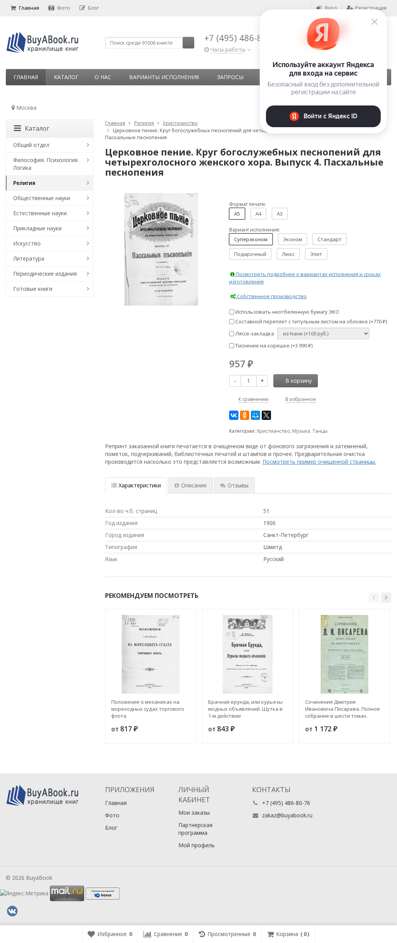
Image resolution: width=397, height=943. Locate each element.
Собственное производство (271, 296)
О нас (103, 77)
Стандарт (330, 239)
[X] (266, 415)
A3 (280, 213)
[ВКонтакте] (233, 415)
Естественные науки (40, 213)
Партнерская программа (195, 828)
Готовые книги (32, 288)
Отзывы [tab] (238, 485)
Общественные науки (41, 198)
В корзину (298, 380)
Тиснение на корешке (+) (273, 345)
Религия (24, 183)
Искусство (27, 243)
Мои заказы (194, 812)
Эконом (292, 239)
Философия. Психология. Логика (46, 163)
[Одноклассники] (244, 415)
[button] (374, 597)
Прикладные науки (37, 228)
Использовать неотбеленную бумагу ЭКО (286, 311)
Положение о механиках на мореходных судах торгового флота (147, 708)
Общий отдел (31, 145)
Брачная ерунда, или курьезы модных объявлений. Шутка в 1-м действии (245, 708)
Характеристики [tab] (140, 485)
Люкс (288, 253)
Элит (316, 253)
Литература (28, 258)
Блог (93, 7)
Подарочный (250, 253)
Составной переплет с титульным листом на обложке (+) (310, 321)
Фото (63, 7)
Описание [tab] (194, 485)
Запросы (230, 77)
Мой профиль (196, 845)
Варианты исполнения (164, 77)
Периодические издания (45, 273)
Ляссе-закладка (254, 333)
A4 (258, 213)
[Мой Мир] (255, 415)
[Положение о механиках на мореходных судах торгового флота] (150, 654)
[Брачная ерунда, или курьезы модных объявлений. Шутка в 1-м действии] (247, 654)
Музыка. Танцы (310, 431)
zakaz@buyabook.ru (287, 815)
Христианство (273, 431)
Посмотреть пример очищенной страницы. (319, 461)
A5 (237, 213)
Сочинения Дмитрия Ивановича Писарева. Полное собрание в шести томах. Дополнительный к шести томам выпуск (342, 708)
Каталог (66, 77)
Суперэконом (251, 239)
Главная (29, 7)
